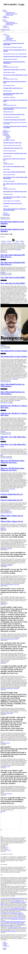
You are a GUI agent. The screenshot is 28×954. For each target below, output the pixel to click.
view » (4, 846)
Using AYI (8, 137)
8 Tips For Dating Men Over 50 (12, 494)
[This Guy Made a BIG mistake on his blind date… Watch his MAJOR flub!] (6, 206)
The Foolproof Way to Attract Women (14, 351)
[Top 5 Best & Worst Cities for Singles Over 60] (8, 111)
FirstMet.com (6, 17)
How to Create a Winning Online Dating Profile (14, 171)
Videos (7, 138)
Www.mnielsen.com (19, 914)
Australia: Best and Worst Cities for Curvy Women (15, 56)
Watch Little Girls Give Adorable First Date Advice (15, 153)
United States (9, 39)
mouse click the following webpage (8, 931)
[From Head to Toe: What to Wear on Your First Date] (7, 156)
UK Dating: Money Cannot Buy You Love (13, 88)
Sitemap (5, 948)
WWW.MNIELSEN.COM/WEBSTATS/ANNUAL (12, 912)
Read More (18, 249)
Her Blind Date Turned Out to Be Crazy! (12, 203)
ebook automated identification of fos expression (12, 924)
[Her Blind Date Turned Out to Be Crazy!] (11, 200)
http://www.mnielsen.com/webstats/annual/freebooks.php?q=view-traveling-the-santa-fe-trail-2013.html (13, 922)
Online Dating (6, 135)
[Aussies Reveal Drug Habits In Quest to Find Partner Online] (9, 40)
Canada (7, 37)
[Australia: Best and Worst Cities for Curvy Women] (14, 53)
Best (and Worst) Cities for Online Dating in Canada (15, 75)
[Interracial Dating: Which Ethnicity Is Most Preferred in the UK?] (7, 90)
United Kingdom (9, 38)
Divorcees (5, 132)
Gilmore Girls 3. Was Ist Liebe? (18, 919)
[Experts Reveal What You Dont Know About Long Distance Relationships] (9, 105)
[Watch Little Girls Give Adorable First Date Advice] (9, 150)
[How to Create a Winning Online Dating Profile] (6, 169)
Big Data (5, 34)
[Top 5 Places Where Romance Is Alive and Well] (11, 117)
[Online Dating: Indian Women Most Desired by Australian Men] (10, 59)
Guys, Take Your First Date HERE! (13, 277)
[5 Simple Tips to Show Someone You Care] (12, 145)
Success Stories (6, 215)
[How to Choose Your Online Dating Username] (8, 163)
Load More (3, 811)
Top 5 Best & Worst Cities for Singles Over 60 (13, 114)
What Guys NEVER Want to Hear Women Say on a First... (12, 461)
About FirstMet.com (10, 12)
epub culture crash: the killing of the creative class (13, 898)
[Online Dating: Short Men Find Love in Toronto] (10, 67)
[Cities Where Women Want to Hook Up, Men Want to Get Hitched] (15, 123)
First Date (8, 136)
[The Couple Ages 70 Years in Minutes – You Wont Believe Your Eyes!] (8, 194)
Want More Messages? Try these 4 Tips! (12, 142)
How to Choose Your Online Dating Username (13, 166)
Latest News (6, 133)
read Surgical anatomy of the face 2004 (16, 927)
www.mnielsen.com (17, 900)
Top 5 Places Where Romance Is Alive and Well (14, 119)
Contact (5, 16)
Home (4, 10)
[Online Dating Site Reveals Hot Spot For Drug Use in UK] (10, 78)
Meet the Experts (9, 15)
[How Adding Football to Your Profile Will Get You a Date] (8, 181)
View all (5, 65)
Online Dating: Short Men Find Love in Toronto (14, 69)
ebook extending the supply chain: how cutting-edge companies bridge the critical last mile (13, 908)
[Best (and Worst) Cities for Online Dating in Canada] (9, 72)
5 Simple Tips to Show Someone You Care (13, 148)
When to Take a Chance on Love (12, 515)
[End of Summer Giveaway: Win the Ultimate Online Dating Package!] (9, 174)
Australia (8, 35)
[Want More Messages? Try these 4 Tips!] (9, 140)
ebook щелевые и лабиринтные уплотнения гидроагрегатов (13, 917)
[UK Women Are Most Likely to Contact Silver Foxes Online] (9, 97)
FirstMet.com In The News (12, 13)
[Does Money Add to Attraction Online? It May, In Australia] (12, 47)
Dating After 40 (6, 131)
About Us (5, 11)
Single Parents (6, 214)
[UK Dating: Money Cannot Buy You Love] (8, 85)
